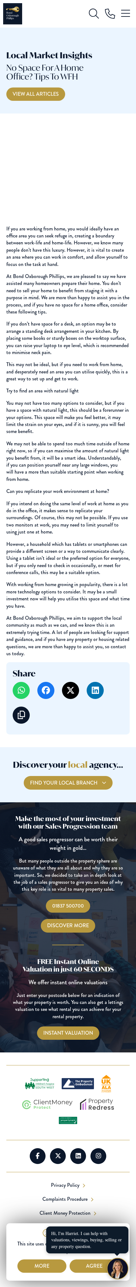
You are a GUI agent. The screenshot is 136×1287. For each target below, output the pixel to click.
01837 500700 (68, 905)
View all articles (36, 94)
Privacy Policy (66, 1185)
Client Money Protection (66, 1213)
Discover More (68, 925)
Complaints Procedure (65, 1199)
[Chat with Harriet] (117, 1268)
